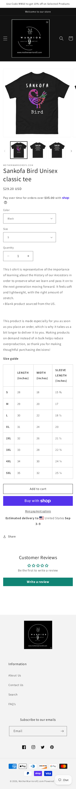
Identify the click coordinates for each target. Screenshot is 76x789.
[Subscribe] (62, 731)
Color (6, 210)
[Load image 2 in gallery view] (37, 149)
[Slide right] (71, 151)
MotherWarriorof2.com (31, 781)
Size (5, 229)
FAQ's (12, 704)
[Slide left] (4, 151)
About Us (14, 675)
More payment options (38, 511)
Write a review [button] (38, 582)
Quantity (8, 247)
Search (13, 694)
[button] (5, 38)
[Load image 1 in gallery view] (18, 149)
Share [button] (12, 536)
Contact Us (15, 685)
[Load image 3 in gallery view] (57, 149)
